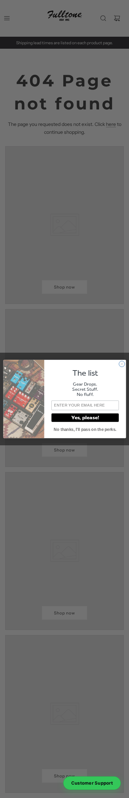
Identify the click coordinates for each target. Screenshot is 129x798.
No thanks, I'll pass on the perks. (85, 429)
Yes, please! (85, 418)
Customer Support (92, 783)
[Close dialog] (122, 364)
